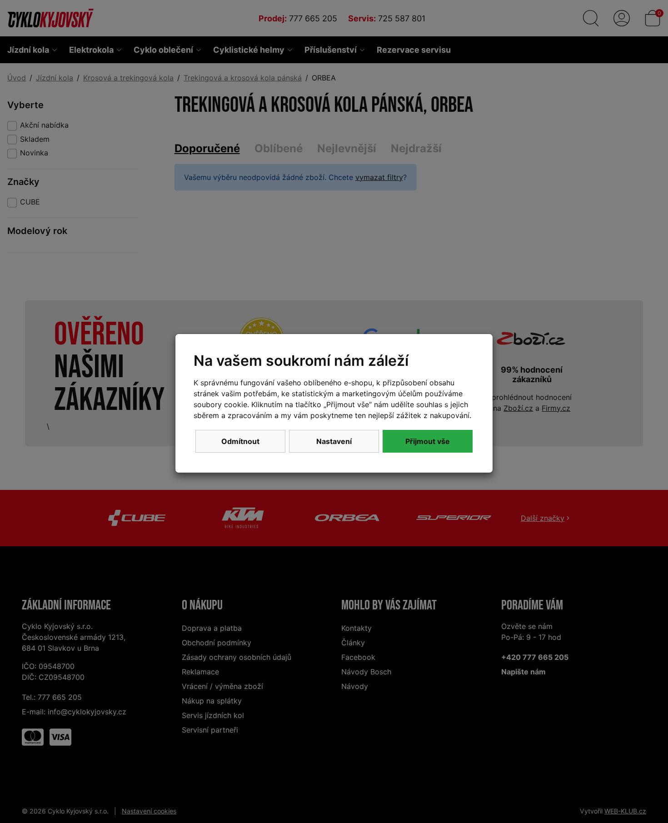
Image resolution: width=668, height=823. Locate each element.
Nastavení (334, 441)
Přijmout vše (427, 441)
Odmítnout (240, 441)
